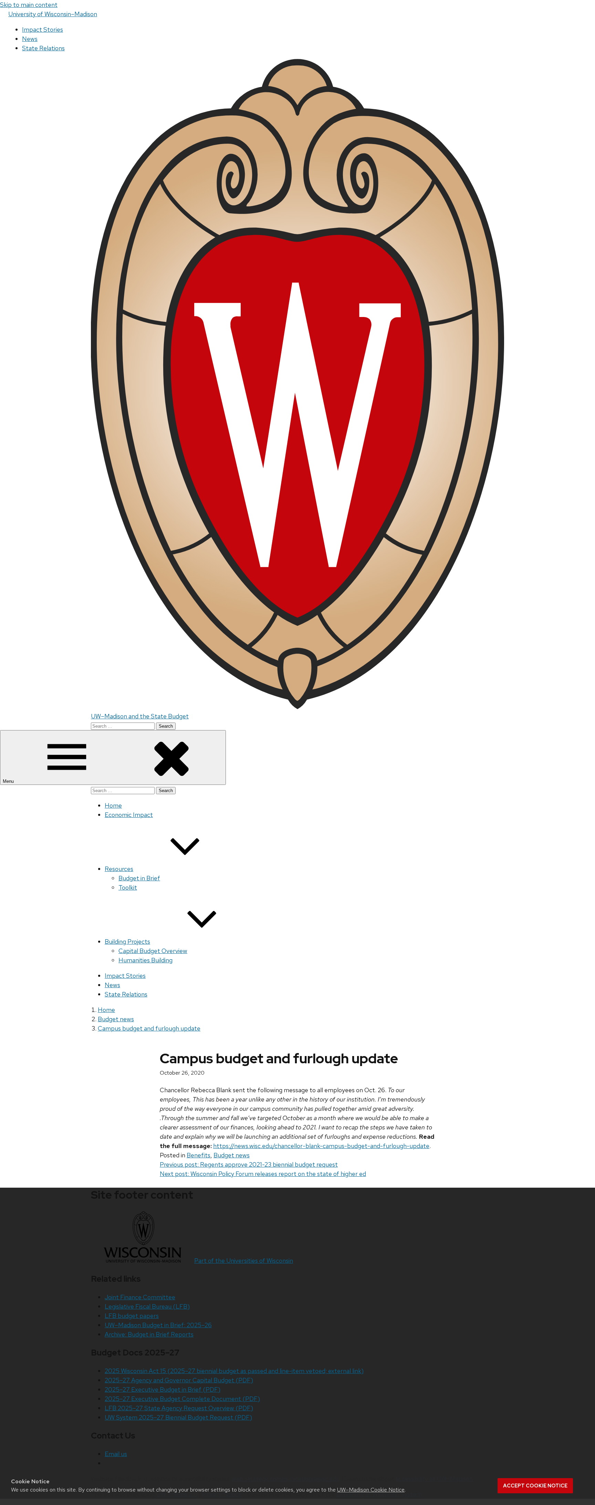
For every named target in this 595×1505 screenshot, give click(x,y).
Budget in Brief (139, 878)
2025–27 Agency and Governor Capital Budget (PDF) (179, 1380)
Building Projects (127, 941)
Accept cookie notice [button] (535, 1485)
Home (113, 805)
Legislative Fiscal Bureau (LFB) (147, 1306)
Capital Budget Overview (152, 951)
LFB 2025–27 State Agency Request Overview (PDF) (179, 1408)
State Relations (43, 48)
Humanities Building (145, 960)
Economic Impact (129, 815)
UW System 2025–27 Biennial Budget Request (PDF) (178, 1417)
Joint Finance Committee (140, 1297)
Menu (9, 781)
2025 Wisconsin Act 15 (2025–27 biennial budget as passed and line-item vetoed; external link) (234, 1371)
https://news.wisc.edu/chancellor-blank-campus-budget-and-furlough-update (321, 1146)
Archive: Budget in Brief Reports (149, 1334)
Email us (116, 1454)
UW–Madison (52, 14)
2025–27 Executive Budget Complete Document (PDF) (182, 1399)
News (30, 39)
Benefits (198, 1155)
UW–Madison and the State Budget (140, 716)
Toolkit (127, 887)
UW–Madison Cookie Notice (371, 1489)
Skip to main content (29, 5)
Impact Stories (42, 29)
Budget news (231, 1155)
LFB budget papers (132, 1316)
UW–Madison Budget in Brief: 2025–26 (158, 1325)
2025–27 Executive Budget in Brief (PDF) (162, 1389)
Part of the (243, 1261)
